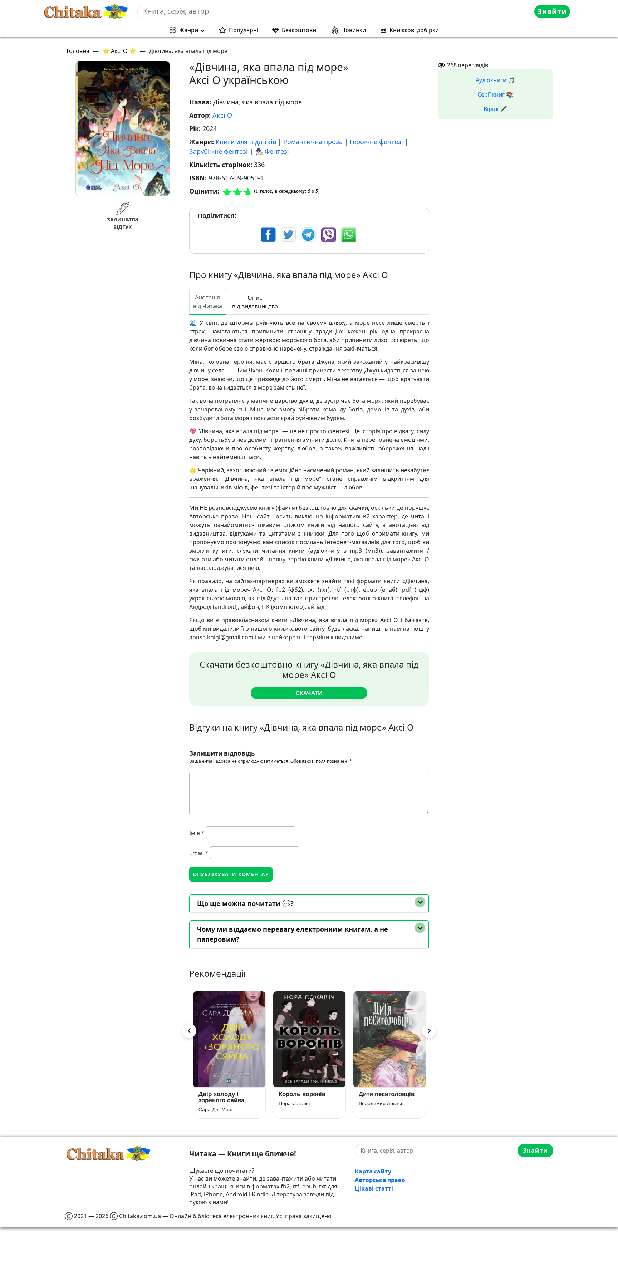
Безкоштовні (300, 30)
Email (199, 853)
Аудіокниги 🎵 (495, 80)
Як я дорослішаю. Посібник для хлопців (385, 1097)
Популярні (243, 30)
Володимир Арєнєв (301, 1103)
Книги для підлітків (246, 141)
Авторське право (380, 1180)
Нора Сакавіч (214, 1103)
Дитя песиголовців (306, 1094)
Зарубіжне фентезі (218, 151)
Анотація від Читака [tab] (207, 301)
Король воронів (221, 1094)
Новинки (353, 30)
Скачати (309, 693)
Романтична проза (313, 141)
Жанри (188, 30)
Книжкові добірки (414, 30)
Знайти (552, 11)
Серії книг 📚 (495, 94)
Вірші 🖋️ (495, 109)
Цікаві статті (374, 1188)
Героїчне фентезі (376, 141)
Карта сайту (373, 1171)
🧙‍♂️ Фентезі (272, 151)
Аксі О (222, 115)
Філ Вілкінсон (374, 1109)
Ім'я (197, 833)
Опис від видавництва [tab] (255, 302)
